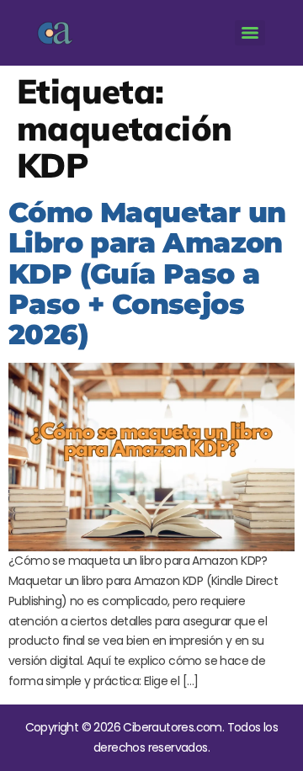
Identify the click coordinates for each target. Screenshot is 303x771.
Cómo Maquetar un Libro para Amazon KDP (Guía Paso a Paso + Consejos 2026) (146, 273)
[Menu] (250, 32)
